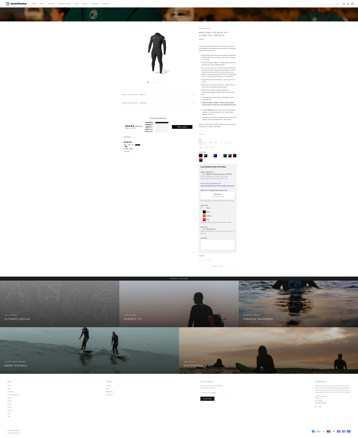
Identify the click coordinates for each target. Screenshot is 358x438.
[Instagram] (320, 407)
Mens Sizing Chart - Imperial (134, 103)
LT (226, 143)
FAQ (8, 413)
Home (34, 3)
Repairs (9, 398)
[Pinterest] (210, 133)
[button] (149, 122)
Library (95, 3)
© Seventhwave (13, 430)
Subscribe (207, 398)
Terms (9, 416)
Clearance (10, 392)
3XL (212, 147)
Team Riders (109, 392)
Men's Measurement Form (208, 186)
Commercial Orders (13, 395)
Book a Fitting (64, 3)
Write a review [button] (182, 127)
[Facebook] (205, 133)
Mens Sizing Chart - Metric (133, 94)
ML (216, 143)
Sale (77, 3)
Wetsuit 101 (109, 395)
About (85, 3)
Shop (42, 3)
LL (231, 143)
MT (211, 143)
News (107, 389)
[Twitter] (207, 133)
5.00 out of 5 (139, 126)
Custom (51, 3)
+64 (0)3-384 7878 (320, 403)
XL (201, 147)
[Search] (348, 4)
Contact (106, 3)
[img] (128, 142)
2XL (206, 147)
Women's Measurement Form (225, 186)
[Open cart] (352, 4)
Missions (108, 385)
